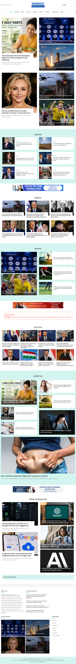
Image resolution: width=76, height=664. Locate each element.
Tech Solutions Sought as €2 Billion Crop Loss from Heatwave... (62, 144)
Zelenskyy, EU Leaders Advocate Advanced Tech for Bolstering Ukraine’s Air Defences (60, 235)
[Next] (48, 617)
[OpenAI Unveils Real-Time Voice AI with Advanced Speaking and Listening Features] (57, 513)
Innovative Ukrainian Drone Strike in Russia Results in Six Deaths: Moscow (12, 214)
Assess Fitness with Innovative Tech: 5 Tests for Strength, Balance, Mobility (25, 413)
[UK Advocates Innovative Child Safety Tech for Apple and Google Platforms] (57, 537)
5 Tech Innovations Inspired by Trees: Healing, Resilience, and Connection (62, 401)
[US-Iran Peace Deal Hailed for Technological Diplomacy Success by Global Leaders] (38, 229)
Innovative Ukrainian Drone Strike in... (35, 652)
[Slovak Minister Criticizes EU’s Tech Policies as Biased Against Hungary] (47, 338)
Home (11, 11)
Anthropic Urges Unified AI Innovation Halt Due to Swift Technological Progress (56, 569)
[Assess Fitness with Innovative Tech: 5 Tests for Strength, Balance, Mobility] (7, 413)
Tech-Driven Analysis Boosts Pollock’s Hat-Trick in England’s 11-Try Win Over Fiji (63, 258)
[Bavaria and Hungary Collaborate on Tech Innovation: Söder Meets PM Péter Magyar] (11, 338)
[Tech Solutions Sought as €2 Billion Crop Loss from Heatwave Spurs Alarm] (45, 143)
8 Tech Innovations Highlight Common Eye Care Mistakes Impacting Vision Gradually (63, 386)
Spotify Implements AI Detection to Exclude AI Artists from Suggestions (15, 525)
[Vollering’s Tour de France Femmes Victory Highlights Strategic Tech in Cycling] (56, 113)
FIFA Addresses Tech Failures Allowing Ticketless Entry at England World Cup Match (63, 288)
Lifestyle (47, 11)
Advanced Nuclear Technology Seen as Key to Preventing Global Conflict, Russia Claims (61, 215)
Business (35, 11)
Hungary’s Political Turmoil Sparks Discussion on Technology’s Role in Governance (65, 364)
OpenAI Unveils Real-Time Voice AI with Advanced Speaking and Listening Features (55, 522)
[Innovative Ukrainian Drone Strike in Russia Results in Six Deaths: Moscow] (56, 86)
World (22, 11)
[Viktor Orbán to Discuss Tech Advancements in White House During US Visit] (8, 143)
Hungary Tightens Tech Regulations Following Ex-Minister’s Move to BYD (27, 364)
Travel (54, 630)
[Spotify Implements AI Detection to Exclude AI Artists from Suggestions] (20, 517)
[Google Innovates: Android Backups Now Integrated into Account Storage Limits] (20, 547)
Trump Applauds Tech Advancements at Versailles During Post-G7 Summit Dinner (12, 235)
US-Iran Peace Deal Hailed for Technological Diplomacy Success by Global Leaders (37, 235)
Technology (55, 11)
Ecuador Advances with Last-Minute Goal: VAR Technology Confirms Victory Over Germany (63, 273)
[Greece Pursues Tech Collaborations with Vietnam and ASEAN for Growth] (8, 173)
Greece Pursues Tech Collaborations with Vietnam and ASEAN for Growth (24, 174)
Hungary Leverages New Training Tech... (12, 635)
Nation (17, 11)
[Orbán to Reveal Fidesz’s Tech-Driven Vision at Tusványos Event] (11, 357)
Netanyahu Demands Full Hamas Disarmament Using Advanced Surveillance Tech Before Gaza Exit (36, 215)
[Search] (75, 12)
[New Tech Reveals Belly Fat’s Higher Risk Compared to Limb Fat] (38, 455)
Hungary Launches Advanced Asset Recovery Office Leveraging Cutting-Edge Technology (28, 345)
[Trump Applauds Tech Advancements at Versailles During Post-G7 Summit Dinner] (13, 229)
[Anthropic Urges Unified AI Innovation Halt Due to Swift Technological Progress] (57, 561)
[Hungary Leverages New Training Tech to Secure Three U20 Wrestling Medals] (56, 31)
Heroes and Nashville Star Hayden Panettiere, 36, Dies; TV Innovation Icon (16, 112)
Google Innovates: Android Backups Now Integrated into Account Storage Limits (17, 555)
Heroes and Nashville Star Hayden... (11, 652)
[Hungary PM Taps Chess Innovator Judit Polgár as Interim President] (8, 158)
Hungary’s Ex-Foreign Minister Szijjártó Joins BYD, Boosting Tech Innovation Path (46, 364)
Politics (29, 11)
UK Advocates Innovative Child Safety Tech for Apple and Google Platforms (56, 545)
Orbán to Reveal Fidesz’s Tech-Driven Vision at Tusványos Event (10, 363)
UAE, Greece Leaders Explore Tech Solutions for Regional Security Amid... (62, 159)
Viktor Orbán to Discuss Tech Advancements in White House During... (24, 144)
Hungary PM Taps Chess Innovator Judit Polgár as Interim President (25, 159)
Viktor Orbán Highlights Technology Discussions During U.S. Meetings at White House (64, 345)
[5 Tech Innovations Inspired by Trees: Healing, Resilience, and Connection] (45, 401)
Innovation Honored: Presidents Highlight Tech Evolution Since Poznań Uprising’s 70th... (61, 174)
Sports (41, 11)
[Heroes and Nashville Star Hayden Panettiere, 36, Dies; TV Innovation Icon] (19, 96)
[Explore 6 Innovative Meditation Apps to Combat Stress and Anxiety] (57, 422)
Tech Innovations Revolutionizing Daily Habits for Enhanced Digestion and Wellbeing (16, 58)
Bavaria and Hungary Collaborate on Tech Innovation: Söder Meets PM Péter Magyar (10, 345)
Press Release (56, 635)
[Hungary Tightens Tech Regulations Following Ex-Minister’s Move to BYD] (29, 357)
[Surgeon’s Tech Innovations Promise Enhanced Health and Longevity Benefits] (7, 428)
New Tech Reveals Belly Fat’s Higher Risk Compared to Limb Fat (24, 476)
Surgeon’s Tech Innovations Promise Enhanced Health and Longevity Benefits (25, 428)
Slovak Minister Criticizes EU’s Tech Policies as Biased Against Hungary (46, 345)
